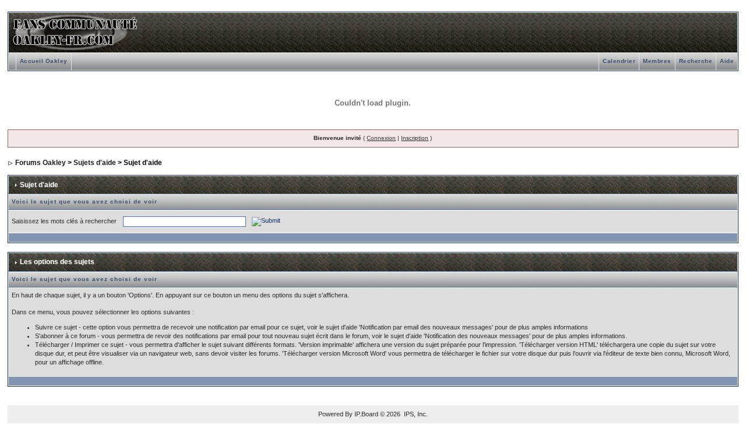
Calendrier (619, 61)
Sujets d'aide (94, 163)
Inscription (414, 138)
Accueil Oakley (44, 61)
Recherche (696, 61)
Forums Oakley (40, 163)
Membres (657, 61)
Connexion (381, 138)
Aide (727, 61)
